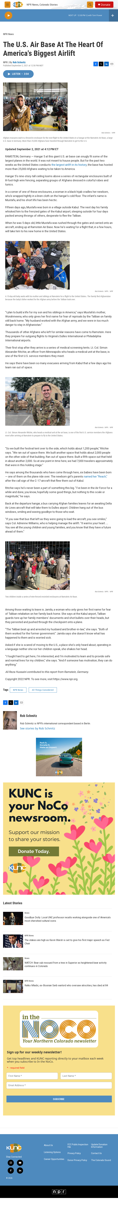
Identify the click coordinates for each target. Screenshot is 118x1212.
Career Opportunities (54, 1159)
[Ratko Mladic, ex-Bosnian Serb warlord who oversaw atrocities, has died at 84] (13, 986)
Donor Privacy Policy (77, 1160)
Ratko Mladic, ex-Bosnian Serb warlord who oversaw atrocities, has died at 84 (66, 985)
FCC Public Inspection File (78, 1145)
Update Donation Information (99, 1145)
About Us (48, 1145)
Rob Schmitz (19, 62)
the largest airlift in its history (69, 164)
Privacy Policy (74, 1153)
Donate (105, 4)
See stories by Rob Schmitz (37, 728)
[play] (8, 15)
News (27, 913)
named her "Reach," (95, 476)
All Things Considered (43, 690)
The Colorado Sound (101, 1160)
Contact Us (96, 1153)
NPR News (8, 34)
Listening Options (52, 1152)
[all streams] (113, 15)
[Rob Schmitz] (10, 720)
